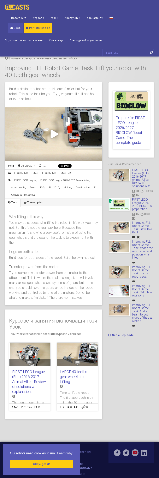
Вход (17, 27)
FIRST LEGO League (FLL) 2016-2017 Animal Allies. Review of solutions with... (142, 178)
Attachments (18, 187)
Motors (67, 187)
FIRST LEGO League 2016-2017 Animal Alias (64, 180)
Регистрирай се (39, 27)
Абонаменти (95, 18)
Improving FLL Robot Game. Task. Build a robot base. (141, 271)
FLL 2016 (54, 187)
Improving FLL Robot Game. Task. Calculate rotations (142, 290)
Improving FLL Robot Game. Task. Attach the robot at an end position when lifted (142, 249)
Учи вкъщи (56, 40)
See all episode (122, 335)
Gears (33, 187)
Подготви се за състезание (24, 40)
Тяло (14, 202)
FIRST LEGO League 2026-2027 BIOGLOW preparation (142, 204)
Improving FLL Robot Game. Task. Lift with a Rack (142, 227)
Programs (84, 468)
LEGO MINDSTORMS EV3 (56, 173)
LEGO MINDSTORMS (26, 173)
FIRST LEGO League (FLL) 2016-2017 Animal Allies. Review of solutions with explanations (29, 382)
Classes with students (23, 194)
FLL (96, 187)
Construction (83, 187)
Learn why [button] (64, 453)
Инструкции (72, 18)
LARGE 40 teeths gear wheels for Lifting (73, 377)
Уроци (54, 18)
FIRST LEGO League (25, 180)
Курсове (38, 18)
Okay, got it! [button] (41, 464)
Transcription (34, 202)
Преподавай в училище (86, 40)
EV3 (42, 187)
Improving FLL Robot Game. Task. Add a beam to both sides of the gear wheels (143, 313)
